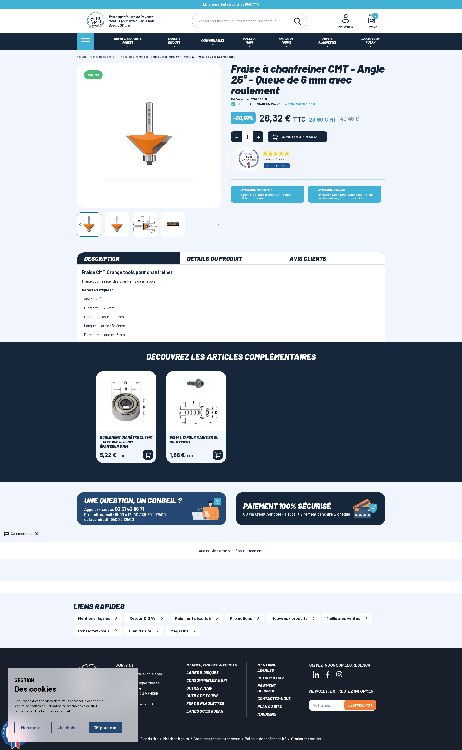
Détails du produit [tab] (214, 258)
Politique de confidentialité (265, 739)
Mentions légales (94, 618)
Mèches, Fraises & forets (211, 664)
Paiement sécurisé (193, 618)
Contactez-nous (94, 630)
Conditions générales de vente (217, 739)
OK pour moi (105, 727)
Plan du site (140, 630)
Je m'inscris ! (360, 705)
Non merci (31, 727)
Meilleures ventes (343, 618)
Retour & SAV (142, 618)
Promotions (241, 618)
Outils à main (199, 687)
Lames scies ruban (204, 711)
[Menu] (85, 41)
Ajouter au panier (299, 136)
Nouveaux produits (289, 618)
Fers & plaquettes (205, 703)
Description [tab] (101, 258)
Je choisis (68, 727)
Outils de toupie (202, 695)
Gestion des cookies (306, 739)
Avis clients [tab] (307, 258)
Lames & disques (202, 672)
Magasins (179, 630)
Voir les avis (276, 166)
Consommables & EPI (206, 680)
